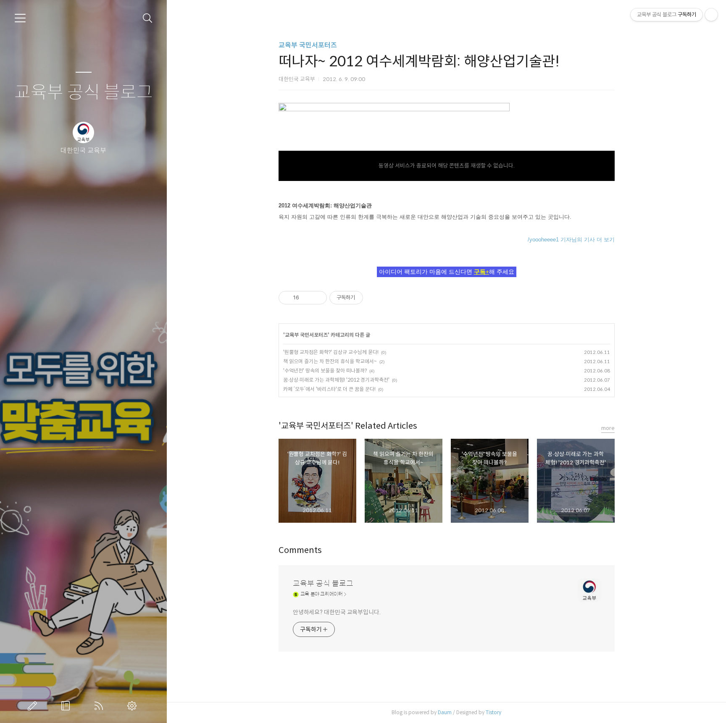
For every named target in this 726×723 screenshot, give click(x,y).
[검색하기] (148, 18)
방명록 (67, 705)
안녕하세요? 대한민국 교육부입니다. (337, 612)
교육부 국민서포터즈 (308, 45)
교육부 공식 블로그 (83, 92)
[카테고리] (20, 18)
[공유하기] (307, 297)
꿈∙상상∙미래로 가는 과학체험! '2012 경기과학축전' (336, 380)
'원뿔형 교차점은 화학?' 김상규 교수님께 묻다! (331, 352)
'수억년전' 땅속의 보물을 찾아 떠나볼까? (325, 370)
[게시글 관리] (317, 297)
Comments (300, 550)
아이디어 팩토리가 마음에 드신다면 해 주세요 (446, 272)
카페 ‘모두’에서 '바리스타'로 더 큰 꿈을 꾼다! (329, 389)
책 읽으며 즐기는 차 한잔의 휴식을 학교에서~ (330, 361)
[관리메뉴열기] (711, 14)
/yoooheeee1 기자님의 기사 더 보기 (571, 239)
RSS (100, 705)
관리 (134, 705)
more (608, 428)
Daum (445, 712)
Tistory (493, 712)
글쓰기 (34, 705)
